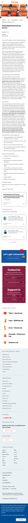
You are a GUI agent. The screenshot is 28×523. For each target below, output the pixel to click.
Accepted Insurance (6, 386)
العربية (15, 454)
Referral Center (5, 396)
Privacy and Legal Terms (7, 472)
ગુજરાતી (15, 456)
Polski (15, 450)
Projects (21, 20)
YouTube (5, 418)
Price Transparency (6, 391)
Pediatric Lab (13, 342)
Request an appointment (13, 258)
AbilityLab (15, 2)
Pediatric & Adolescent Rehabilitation (9, 361)
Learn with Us (5, 398)
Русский (4, 456)
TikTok (10, 418)
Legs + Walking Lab (16, 320)
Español (3, 450)
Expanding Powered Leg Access (8, 22)
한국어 (15, 452)
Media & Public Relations (7, 383)
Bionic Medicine (15, 20)
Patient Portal (5, 381)
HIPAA (3, 477)
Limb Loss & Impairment (7, 366)
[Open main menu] (3, 2)
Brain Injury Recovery (6, 359)
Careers (4, 393)
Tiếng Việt (16, 458)
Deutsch (4, 465)
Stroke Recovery (5, 354)
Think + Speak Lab (15, 313)
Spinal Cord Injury (6, 356)
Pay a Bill (4, 388)
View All (4, 371)
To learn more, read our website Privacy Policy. (13, 515)
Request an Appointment (13, 282)
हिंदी (14, 460)
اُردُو (3, 458)
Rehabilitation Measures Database (9, 403)
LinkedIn (7, 418)
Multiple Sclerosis (6, 369)
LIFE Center (4, 400)
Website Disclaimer (6, 475)
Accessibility (4, 480)
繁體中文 (4, 452)
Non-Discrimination (6, 482)
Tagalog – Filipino (5, 454)
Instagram (8, 418)
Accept (21, 519)
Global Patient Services (7, 405)
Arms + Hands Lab (15, 328)
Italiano (3, 460)
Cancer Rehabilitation (6, 364)
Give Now (14, 299)
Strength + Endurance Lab (17, 335)
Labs (8, 20)
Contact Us (14, 277)
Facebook (3, 418)
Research (4, 20)
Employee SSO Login (6, 408)
